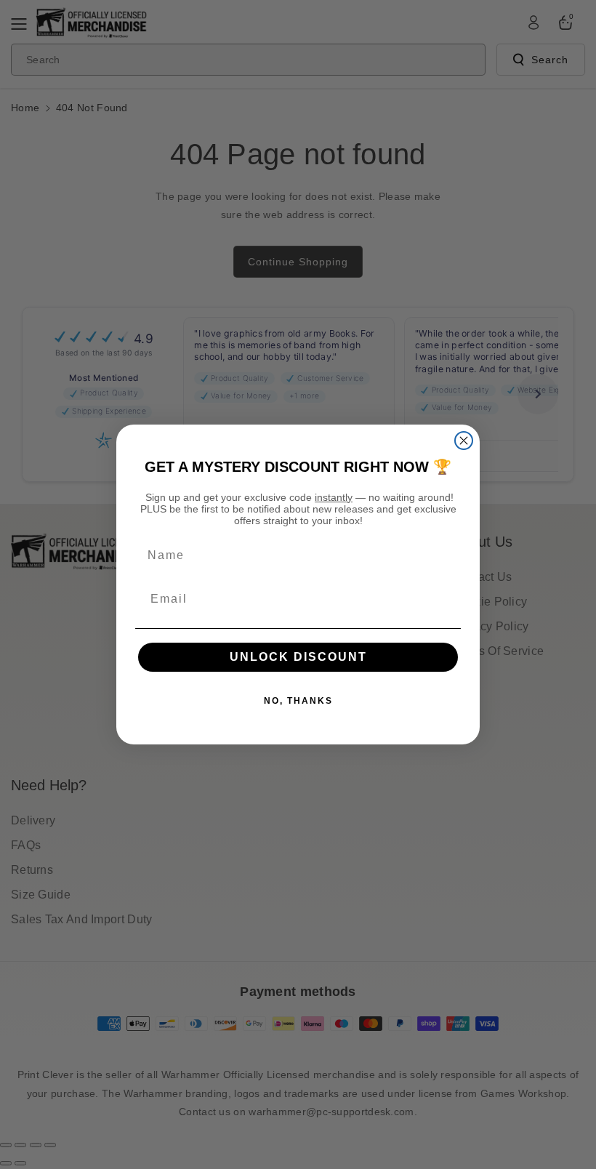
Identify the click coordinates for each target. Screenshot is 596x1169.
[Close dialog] (463, 440)
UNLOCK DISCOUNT (298, 657)
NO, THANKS (298, 701)
